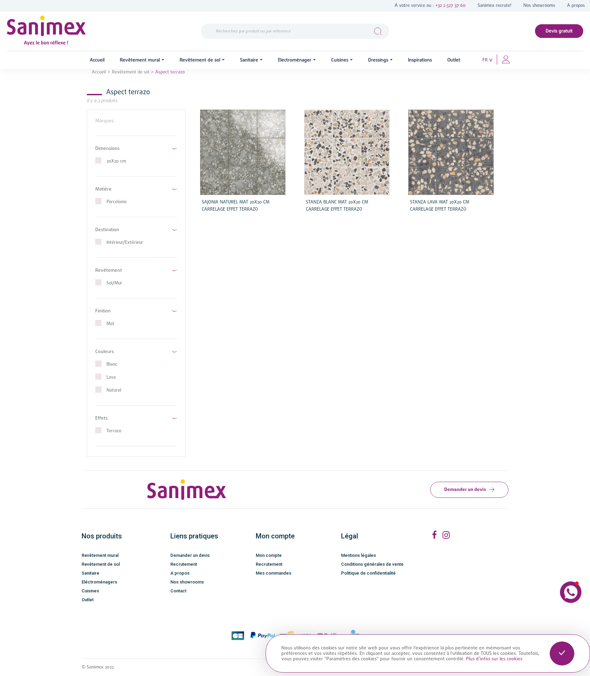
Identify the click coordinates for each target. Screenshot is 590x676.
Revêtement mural (100, 555)
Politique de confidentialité (368, 573)
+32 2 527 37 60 (450, 5)
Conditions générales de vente (372, 564)
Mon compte (269, 555)
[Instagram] (446, 535)
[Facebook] (434, 535)
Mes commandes (273, 573)
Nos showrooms (539, 5)
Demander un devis (465, 489)
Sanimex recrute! (494, 5)
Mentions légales (358, 555)
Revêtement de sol (101, 564)
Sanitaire (90, 573)
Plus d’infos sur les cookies (494, 659)
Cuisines (90, 590)
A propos (576, 5)
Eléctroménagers (99, 582)
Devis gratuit (559, 31)
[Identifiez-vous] (506, 59)
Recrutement (183, 564)
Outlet (88, 599)
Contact (178, 590)
